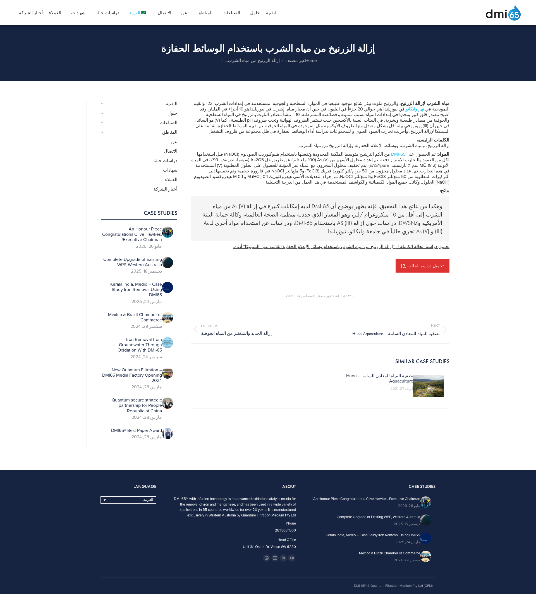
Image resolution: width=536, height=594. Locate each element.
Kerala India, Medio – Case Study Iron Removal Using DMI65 (136, 290)
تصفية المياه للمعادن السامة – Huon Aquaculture (379, 378)
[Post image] (428, 386)
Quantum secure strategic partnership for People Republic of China (137, 405)
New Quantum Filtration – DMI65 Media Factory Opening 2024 (132, 375)
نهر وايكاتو (415, 109)
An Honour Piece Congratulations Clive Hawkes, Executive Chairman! (132, 234)
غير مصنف (323, 296)
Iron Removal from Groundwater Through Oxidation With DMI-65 (140, 345)
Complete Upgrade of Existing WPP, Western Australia (132, 262)
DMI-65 (398, 154)
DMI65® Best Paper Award (136, 430)
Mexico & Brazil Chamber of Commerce (135, 317)
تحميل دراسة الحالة (426, 265)
